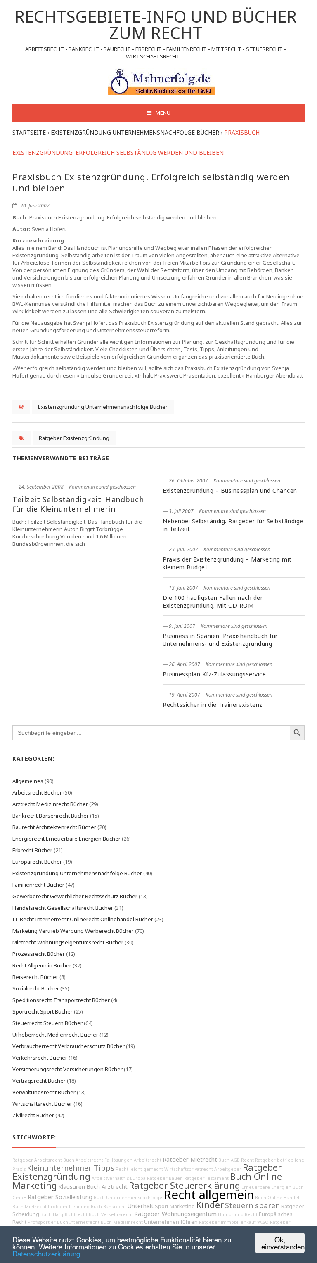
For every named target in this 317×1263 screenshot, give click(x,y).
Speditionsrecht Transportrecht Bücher (61, 1000)
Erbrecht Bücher (32, 850)
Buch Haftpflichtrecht (64, 1214)
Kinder (210, 1205)
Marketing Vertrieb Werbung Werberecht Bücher (73, 930)
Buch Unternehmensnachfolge (128, 1197)
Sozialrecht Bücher (35, 988)
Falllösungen (118, 1160)
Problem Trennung (69, 1206)
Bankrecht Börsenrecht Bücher (50, 815)
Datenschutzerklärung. (47, 1253)
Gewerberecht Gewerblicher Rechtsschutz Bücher (74, 896)
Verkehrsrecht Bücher (39, 1057)
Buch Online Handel (277, 1197)
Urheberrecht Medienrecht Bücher (55, 1034)
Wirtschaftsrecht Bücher (42, 1103)
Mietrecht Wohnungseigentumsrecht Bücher (67, 942)
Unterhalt (140, 1206)
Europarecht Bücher (37, 861)
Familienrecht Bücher (38, 884)
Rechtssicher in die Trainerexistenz (213, 704)
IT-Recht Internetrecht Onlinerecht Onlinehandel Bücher (82, 919)
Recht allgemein (208, 1194)
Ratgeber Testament (206, 1178)
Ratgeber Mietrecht (190, 1159)
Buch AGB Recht (236, 1160)
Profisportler (42, 1222)
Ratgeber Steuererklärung (184, 1185)
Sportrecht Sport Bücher (42, 1011)
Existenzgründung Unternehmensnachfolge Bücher (103, 406)
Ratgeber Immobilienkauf (227, 1222)
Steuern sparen (252, 1205)
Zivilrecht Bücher (33, 1115)
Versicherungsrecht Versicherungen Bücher (67, 1069)
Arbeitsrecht (147, 1160)
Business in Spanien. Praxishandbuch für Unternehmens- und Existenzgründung (220, 640)
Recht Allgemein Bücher (41, 965)
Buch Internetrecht (78, 1222)
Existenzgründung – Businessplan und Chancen (230, 490)
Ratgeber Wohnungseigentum (175, 1214)
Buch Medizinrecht (122, 1222)
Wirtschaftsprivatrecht (188, 1169)
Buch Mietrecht (29, 1206)
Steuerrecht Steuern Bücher (47, 1023)
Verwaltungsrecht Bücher (44, 1092)
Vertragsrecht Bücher (39, 1080)
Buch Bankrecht (108, 1206)
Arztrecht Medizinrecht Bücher (50, 804)
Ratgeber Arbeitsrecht (37, 1160)
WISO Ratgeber (274, 1222)
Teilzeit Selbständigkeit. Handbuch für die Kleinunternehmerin (78, 504)
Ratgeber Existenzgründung (74, 438)
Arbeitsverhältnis (110, 1178)
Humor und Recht (238, 1214)
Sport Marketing (175, 1206)
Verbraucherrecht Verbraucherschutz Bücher (68, 1046)
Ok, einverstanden (283, 1242)
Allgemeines (27, 781)
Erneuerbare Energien (266, 1187)
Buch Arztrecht (107, 1187)
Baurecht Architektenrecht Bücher (54, 827)
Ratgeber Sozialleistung (60, 1197)
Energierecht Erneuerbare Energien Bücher (66, 838)
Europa (138, 1178)
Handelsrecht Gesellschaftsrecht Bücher (62, 907)
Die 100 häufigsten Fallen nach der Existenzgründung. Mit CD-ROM (213, 601)
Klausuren (71, 1187)
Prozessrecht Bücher (38, 954)
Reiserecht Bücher (35, 977)
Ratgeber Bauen (165, 1178)
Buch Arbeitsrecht (83, 1160)
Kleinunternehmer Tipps (70, 1168)
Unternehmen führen (171, 1222)
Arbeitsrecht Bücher (37, 792)
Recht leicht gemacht (139, 1169)
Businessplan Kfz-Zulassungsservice (214, 674)
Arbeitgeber (227, 1169)
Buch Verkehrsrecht (111, 1214)
